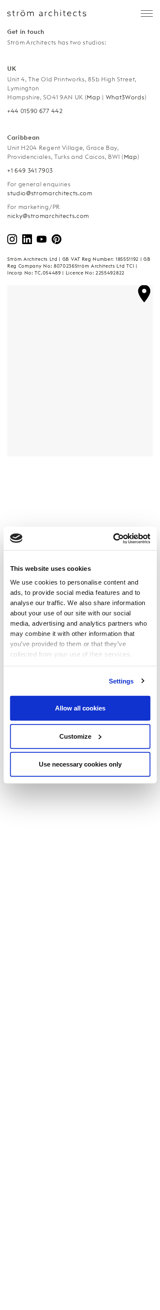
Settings (121, 680)
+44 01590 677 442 (35, 111)
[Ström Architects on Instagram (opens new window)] (17, 239)
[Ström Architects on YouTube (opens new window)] (46, 239)
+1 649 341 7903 (29, 170)
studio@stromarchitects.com (50, 193)
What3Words (125, 97)
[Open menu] (147, 13)
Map (93, 97)
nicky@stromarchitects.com (48, 216)
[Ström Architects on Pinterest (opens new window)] (61, 239)
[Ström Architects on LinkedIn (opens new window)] (32, 239)
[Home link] (46, 12)
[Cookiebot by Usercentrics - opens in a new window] (114, 538)
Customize (75, 736)
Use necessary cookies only (80, 764)
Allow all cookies (80, 708)
